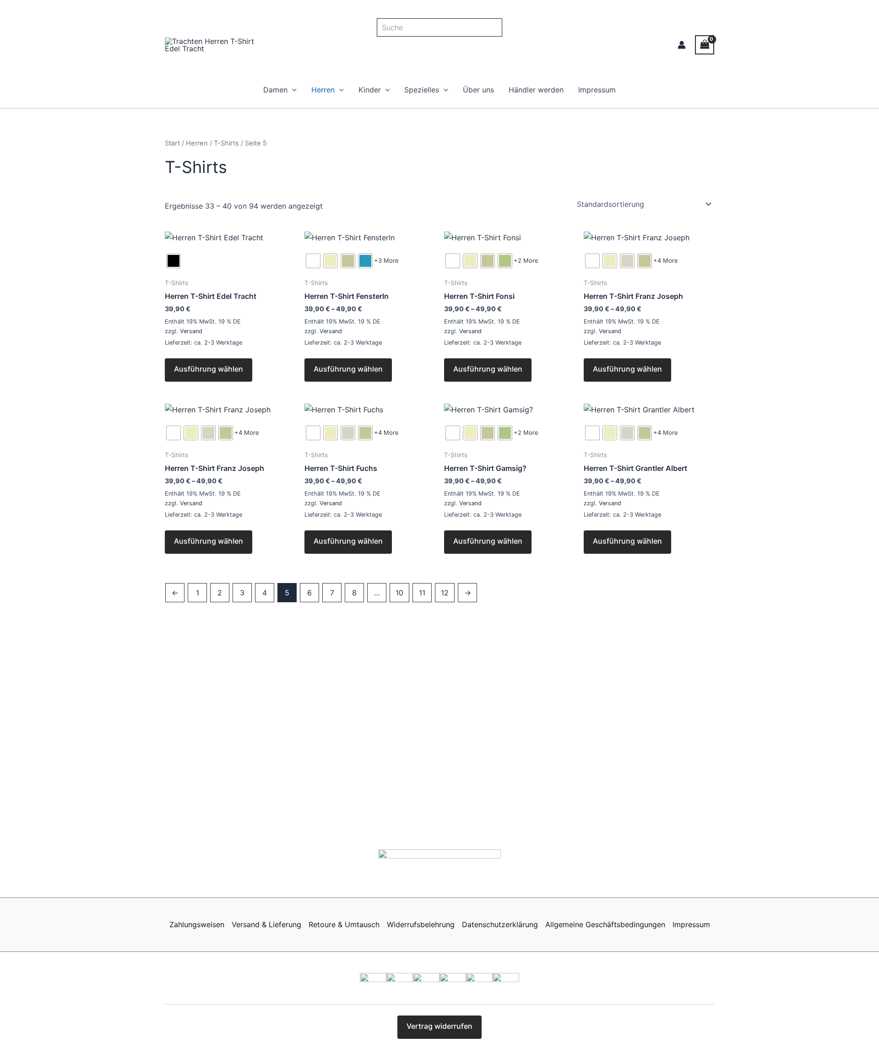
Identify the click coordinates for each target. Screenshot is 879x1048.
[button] (292, 89)
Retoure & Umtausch (344, 924)
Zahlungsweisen (196, 924)
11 (422, 592)
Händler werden (536, 89)
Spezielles (421, 89)
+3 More (386, 260)
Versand (191, 331)
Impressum (597, 89)
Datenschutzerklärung (500, 924)
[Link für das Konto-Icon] (682, 45)
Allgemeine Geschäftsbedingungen (605, 924)
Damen (275, 89)
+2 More (526, 260)
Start (172, 143)
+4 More (665, 260)
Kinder (369, 89)
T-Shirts (226, 143)
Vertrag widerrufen (439, 1026)
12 (445, 592)
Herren (323, 89)
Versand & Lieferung (266, 924)
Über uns (478, 89)
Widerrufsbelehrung (421, 924)
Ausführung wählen (208, 368)
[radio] (173, 261)
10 (399, 592)
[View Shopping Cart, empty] (704, 44)
